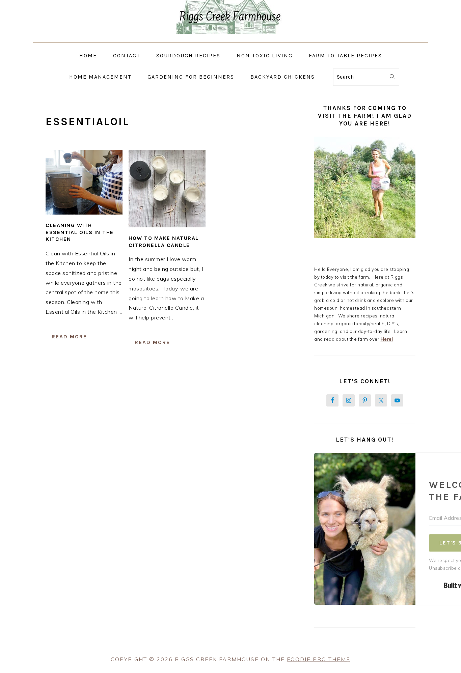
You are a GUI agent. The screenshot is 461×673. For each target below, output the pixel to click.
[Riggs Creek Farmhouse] (230, 37)
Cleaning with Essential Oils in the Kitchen (80, 232)
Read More (69, 336)
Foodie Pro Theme (318, 659)
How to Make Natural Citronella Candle (164, 241)
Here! (387, 339)
